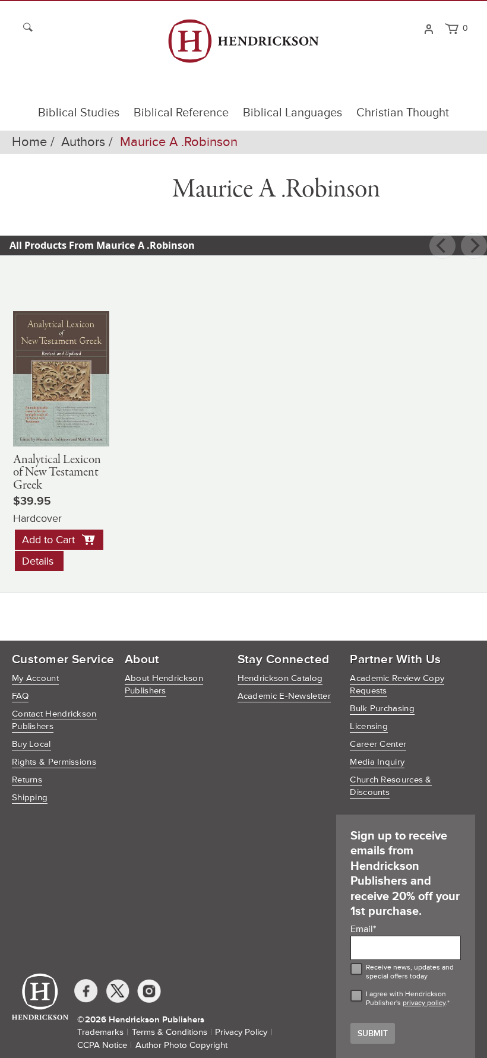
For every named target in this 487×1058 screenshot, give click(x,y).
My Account (35, 678)
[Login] (428, 28)
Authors (83, 142)
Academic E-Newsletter (284, 696)
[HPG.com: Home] (243, 46)
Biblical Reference (181, 113)
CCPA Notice (102, 1045)
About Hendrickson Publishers (164, 684)
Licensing (369, 726)
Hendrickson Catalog (280, 678)
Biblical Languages (292, 113)
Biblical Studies (78, 113)
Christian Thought (402, 113)
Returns (27, 779)
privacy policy (424, 1003)
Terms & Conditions (169, 1032)
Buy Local (31, 744)
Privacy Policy (241, 1032)
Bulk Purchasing (382, 708)
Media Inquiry (377, 762)
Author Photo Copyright (181, 1045)
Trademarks (100, 1032)
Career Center (378, 744)
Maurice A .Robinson (179, 142)
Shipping (30, 797)
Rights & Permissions (54, 762)
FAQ (20, 696)
